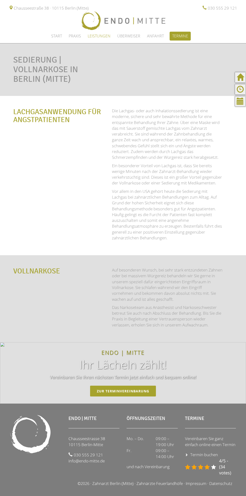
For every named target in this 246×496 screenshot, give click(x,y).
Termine (180, 36)
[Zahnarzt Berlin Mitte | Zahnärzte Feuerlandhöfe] (123, 20)
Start (56, 36)
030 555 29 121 (222, 8)
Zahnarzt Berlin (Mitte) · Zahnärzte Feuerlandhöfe (137, 483)
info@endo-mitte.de (86, 461)
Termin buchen (204, 454)
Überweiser (128, 36)
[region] (123, 373)
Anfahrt (155, 36)
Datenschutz (220, 483)
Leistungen (99, 36)
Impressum (196, 483)
